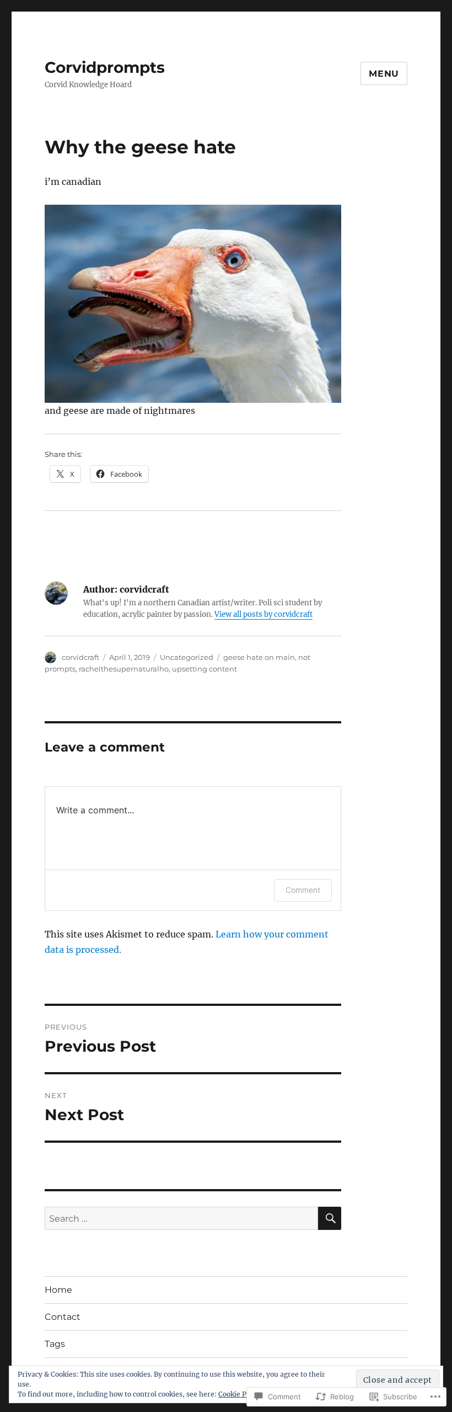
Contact (62, 1317)
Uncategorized (186, 657)
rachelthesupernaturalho (124, 668)
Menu (384, 73)
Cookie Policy (240, 1394)
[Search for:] (182, 1218)
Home (58, 1290)
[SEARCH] (329, 1218)
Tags (55, 1344)
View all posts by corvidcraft (263, 614)
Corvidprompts (105, 67)
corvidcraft (80, 657)
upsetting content (204, 668)
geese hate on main (259, 657)
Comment (303, 889)
